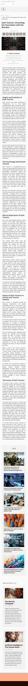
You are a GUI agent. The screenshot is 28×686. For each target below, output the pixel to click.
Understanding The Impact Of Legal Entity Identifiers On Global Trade (13, 509)
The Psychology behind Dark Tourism (13, 57)
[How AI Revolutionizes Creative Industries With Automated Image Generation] (14, 561)
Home (2, 15)
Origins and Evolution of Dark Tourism (13, 55)
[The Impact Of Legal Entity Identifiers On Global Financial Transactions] (14, 540)
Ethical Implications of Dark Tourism (13, 58)
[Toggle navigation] (3, 9)
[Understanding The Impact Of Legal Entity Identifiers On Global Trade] (14, 499)
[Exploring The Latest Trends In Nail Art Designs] (14, 520)
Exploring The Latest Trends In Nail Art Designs (13, 529)
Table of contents (14, 53)
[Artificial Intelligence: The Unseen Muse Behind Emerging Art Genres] (14, 636)
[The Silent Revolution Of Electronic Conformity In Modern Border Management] (14, 459)
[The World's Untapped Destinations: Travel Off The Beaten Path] (14, 593)
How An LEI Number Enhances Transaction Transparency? (13, 489)
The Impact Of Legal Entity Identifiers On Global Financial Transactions (13, 550)
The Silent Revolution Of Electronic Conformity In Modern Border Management (13, 468)
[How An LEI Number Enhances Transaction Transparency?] (14, 480)
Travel (7, 15)
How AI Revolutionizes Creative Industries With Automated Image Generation (13, 571)
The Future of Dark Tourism (13, 63)
